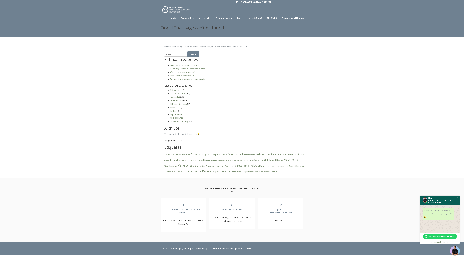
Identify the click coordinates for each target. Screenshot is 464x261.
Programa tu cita (224, 18)
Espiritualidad (176, 114)
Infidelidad (270, 159)
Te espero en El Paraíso (293, 18)
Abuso (167, 154)
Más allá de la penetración (182, 75)
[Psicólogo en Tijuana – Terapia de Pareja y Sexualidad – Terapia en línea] (176, 13)
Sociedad (174, 107)
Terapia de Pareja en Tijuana (223, 172)
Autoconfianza (249, 155)
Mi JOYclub (272, 18)
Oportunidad (170, 165)
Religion (277, 166)
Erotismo (245, 160)
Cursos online (187, 18)
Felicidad (253, 159)
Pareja (183, 165)
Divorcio (215, 159)
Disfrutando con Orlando (195, 160)
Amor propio (205, 154)
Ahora (187, 155)
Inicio (173, 18)
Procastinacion (219, 166)
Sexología (301, 166)
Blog (239, 18)
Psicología (174, 90)
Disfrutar (206, 160)
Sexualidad (175, 97)
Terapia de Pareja (198, 171)
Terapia (181, 171)
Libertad (279, 160)
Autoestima (263, 154)
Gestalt (261, 159)
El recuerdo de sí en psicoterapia (184, 65)
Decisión (167, 160)
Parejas (193, 165)
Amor (194, 154)
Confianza (299, 154)
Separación (293, 166)
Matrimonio (291, 159)
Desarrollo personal (178, 160)
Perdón (201, 165)
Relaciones (257, 165)
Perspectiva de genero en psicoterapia (187, 79)
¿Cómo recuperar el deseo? (182, 72)
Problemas (210, 166)
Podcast (173, 111)
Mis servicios (205, 18)
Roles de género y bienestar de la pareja (188, 68)
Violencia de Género (255, 172)
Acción (173, 155)
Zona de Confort (270, 172)
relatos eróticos (269, 166)
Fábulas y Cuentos (178, 104)
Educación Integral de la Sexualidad (230, 160)
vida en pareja (241, 172)
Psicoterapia (241, 165)
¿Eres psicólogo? (254, 18)
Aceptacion (180, 155)
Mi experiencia (176, 117)
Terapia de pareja (178, 93)
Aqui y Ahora (220, 154)
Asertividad (235, 154)
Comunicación (176, 100)
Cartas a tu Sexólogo (179, 121)
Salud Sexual (284, 166)
